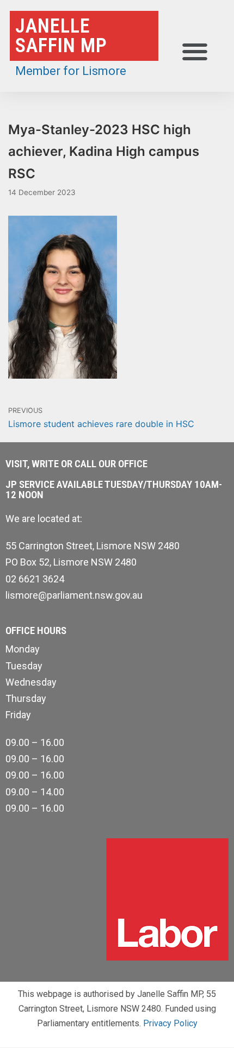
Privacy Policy (170, 1023)
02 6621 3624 (34, 579)
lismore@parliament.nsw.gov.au (74, 595)
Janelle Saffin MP (61, 36)
